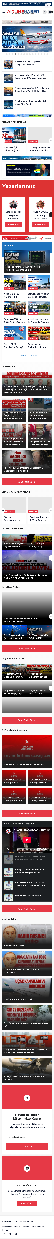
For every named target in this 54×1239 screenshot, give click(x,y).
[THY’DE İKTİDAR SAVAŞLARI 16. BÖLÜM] (27, 751)
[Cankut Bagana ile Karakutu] (27, 898)
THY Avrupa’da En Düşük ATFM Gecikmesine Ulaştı (39, 638)
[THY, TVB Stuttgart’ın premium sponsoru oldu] (40, 140)
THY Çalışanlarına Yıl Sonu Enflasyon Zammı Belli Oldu (13, 441)
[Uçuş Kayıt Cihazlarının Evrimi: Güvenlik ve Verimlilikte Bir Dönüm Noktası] (27, 1044)
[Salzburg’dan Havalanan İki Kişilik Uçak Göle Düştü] (27, 104)
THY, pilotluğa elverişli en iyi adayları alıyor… (37, 546)
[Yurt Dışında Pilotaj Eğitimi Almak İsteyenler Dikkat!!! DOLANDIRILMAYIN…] (27, 566)
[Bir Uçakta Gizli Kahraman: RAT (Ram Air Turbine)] (27, 1070)
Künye (17, 1226)
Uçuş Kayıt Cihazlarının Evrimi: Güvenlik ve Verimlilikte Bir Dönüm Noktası (25, 1051)
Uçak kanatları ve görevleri (18, 999)
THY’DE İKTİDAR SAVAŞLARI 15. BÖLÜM (12, 782)
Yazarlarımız (7, 1226)
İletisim (5, 1230)
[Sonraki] (50, 140)
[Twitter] (10, 1234)
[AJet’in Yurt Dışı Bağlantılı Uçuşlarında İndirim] (27, 64)
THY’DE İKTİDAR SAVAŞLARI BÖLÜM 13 (14, 800)
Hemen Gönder (27, 1203)
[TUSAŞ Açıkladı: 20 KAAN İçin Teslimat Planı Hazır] (14, 140)
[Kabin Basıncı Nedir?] (27, 936)
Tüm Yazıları (13, 225)
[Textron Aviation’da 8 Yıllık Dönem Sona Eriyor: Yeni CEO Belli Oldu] (27, 91)
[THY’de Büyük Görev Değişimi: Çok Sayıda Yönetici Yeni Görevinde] (40, 510)
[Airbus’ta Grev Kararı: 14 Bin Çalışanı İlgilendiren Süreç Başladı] (15, 286)
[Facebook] (4, 1234)
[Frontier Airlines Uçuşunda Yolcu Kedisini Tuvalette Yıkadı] (27, 261)
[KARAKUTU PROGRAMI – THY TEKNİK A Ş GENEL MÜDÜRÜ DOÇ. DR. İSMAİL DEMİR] (27, 885)
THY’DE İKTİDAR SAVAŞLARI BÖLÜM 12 (40, 800)
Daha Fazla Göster (28, 355)
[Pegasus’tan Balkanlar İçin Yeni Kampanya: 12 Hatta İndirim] (39, 337)
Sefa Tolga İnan (13, 211)
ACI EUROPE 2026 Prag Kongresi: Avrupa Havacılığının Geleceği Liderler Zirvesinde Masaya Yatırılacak (25, 389)
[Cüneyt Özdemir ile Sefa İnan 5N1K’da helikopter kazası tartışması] (27, 872)
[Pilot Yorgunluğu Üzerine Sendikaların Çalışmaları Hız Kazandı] (27, 462)
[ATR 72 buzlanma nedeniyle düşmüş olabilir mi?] (27, 1017)
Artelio (39, 1221)
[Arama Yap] (45, 12)
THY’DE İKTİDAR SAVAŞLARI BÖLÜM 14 (40, 782)
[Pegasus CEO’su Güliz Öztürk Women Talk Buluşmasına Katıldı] (15, 312)
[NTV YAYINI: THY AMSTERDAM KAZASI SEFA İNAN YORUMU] (27, 859)
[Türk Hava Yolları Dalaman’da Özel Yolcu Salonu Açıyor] (27, 39)
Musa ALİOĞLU (40, 211)
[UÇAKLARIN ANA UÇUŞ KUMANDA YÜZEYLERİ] (27, 963)
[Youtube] (16, 1234)
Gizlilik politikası (37, 1226)
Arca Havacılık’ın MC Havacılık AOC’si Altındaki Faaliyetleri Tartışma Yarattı (39, 418)
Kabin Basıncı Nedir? (14, 945)
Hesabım (25, 1226)
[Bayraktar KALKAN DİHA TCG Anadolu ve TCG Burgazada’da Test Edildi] (27, 78)
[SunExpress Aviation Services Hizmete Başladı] (39, 286)
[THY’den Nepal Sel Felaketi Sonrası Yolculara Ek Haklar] (27, 608)
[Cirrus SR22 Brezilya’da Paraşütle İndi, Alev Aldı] (15, 337)
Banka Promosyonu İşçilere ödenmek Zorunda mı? (14, 546)
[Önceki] (3, 140)
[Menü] (4, 12)
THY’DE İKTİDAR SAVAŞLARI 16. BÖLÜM (24, 764)
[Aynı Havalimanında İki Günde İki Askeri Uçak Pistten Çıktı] (39, 312)
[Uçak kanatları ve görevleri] (27, 990)
